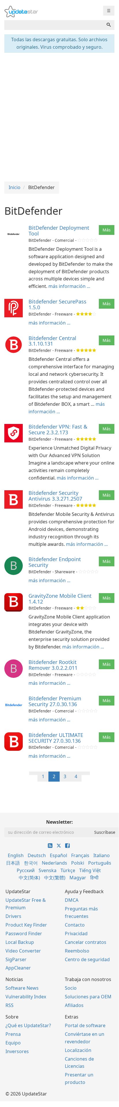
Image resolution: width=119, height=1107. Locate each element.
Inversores (17, 1051)
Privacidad (76, 933)
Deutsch (37, 855)
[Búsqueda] (108, 25)
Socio (71, 988)
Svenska (47, 870)
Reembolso (77, 951)
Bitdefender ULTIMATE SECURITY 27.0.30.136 (56, 737)
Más (107, 230)
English (16, 855)
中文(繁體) (54, 877)
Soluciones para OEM (88, 996)
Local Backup (19, 942)
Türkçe (68, 870)
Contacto (75, 925)
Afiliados (74, 1005)
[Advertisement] (59, 116)
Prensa (13, 1034)
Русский (26, 870)
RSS (9, 1005)
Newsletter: (59, 822)
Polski (77, 863)
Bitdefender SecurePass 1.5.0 (57, 304)
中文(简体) (29, 877)
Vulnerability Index (25, 996)
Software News (22, 988)
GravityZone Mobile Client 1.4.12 (60, 598)
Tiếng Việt (90, 870)
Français (80, 855)
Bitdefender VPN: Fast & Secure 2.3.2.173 (58, 429)
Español (58, 855)
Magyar (77, 877)
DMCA (71, 900)
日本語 (13, 863)
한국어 (31, 863)
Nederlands (54, 863)
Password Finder (23, 933)
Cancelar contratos (85, 942)
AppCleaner (18, 968)
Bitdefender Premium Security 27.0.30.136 (55, 701)
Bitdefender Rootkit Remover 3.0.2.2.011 (53, 665)
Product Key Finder (26, 925)
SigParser (16, 959)
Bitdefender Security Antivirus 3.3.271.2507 (55, 495)
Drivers (13, 916)
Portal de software (85, 1025)
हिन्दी (94, 877)
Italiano (101, 855)
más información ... (69, 286)
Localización (78, 1050)
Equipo (13, 1043)
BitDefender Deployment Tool (59, 230)
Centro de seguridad (87, 959)
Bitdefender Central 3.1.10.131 (52, 341)
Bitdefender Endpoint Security (55, 562)
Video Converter (23, 951)
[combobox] (53, 25)
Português (99, 863)
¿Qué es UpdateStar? (28, 1025)
